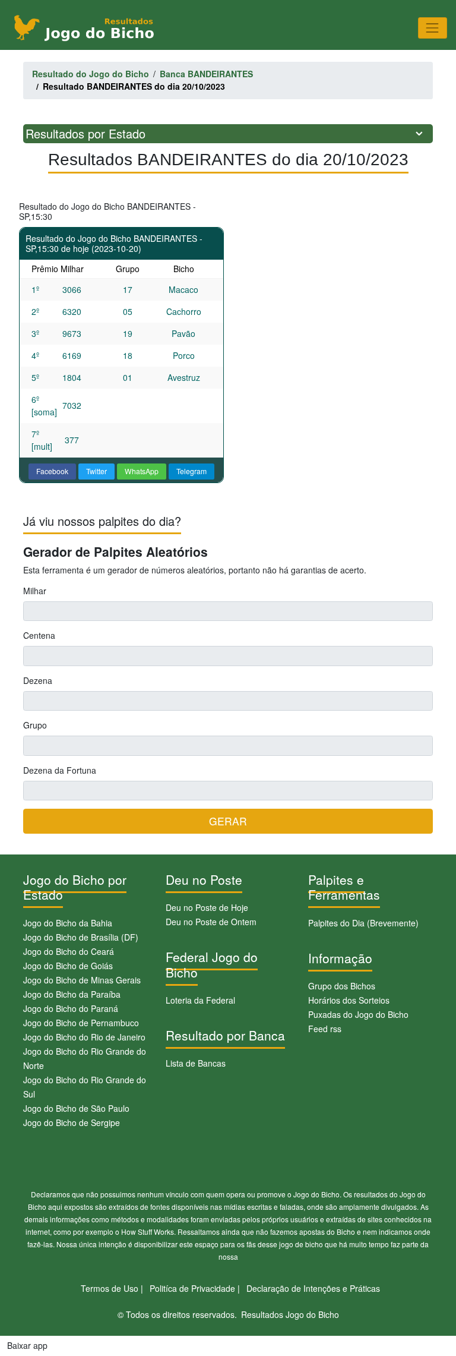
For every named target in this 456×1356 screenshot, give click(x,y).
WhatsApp (142, 471)
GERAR (228, 820)
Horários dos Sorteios (349, 1000)
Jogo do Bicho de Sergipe (71, 1122)
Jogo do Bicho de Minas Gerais (82, 980)
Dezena (37, 680)
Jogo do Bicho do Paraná (70, 1008)
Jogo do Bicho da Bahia (67, 923)
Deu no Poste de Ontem (211, 922)
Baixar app (27, 1345)
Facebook (52, 471)
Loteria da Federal (200, 1000)
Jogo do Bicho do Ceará (68, 951)
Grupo (35, 725)
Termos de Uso (109, 1288)
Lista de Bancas (196, 1063)
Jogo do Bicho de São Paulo (76, 1108)
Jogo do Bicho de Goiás (68, 966)
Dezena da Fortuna (59, 770)
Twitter (96, 471)
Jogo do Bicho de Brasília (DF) (80, 937)
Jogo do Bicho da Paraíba (72, 994)
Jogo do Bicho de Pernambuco (81, 1023)
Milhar (34, 591)
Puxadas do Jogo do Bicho (358, 1014)
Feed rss (324, 1029)
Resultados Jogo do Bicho (290, 1314)
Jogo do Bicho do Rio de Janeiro (84, 1037)
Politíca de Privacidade (192, 1288)
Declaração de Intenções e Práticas (313, 1288)
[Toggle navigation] (432, 27)
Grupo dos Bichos (341, 986)
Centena (39, 635)
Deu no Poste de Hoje (207, 907)
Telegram (191, 471)
